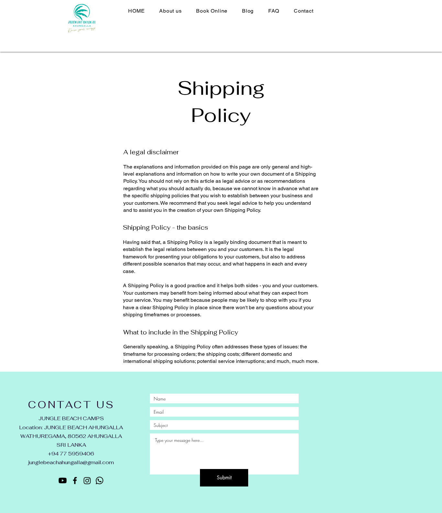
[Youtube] (62, 480)
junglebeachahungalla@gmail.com (71, 462)
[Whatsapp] (99, 480)
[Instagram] (87, 480)
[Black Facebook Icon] (75, 480)
